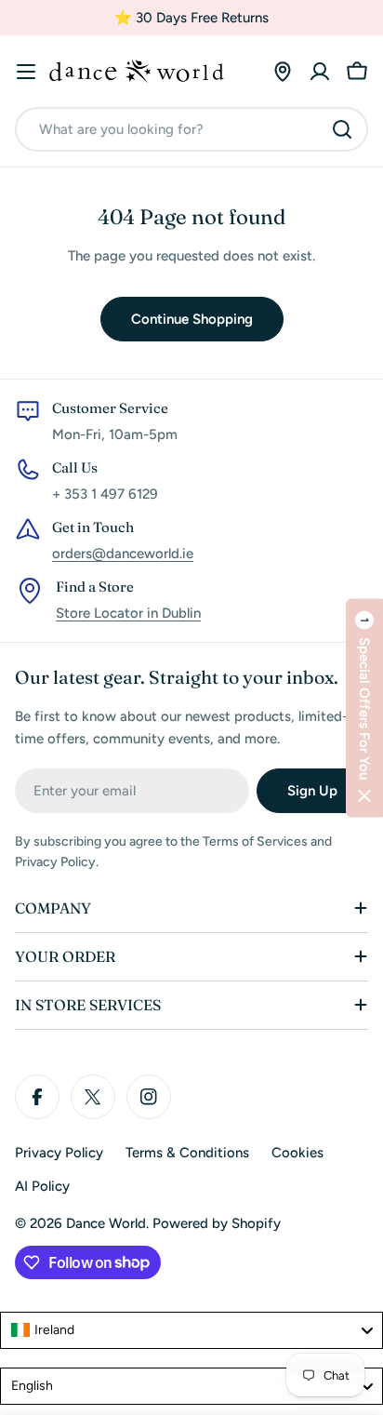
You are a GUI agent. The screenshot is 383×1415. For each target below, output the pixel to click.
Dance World (106, 1223)
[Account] (320, 71)
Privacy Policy (59, 1152)
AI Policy (42, 1186)
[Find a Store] (282, 71)
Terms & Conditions (187, 1152)
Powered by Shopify (216, 1223)
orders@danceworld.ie (122, 553)
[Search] (342, 129)
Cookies (297, 1152)
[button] (364, 707)
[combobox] (191, 129)
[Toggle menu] (26, 71)
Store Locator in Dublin (128, 613)
